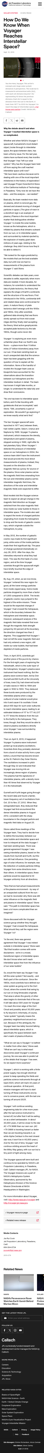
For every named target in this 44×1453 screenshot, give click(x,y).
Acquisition (7, 1375)
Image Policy (35, 1430)
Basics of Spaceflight (11, 1394)
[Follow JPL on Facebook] (4, 1330)
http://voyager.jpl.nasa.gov (16, 1202)
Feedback (25, 1434)
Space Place (7, 1416)
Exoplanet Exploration (11, 1405)
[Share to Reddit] (17, 120)
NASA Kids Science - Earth (13, 1398)
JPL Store (6, 1379)
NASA (6, 1430)
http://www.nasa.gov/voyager (21, 1199)
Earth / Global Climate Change (15, 1401)
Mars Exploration (9, 1409)
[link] (22, 67)
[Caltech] (8, 1339)
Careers (5, 1364)
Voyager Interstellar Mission (13, 1423)
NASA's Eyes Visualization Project (16, 1419)
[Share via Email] (22, 120)
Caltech (15, 1430)
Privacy (24, 1430)
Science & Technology (11, 1371)
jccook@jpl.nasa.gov (13, 1250)
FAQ (16, 1434)
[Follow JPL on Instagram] (15, 1330)
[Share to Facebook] (6, 120)
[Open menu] (40, 4)
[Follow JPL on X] (10, 1330)
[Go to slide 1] (21, 80)
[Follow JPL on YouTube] (20, 1330)
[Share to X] (11, 120)
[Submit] (5, 1318)
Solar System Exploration (13, 1412)
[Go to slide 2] (23, 80)
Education (6, 1368)
